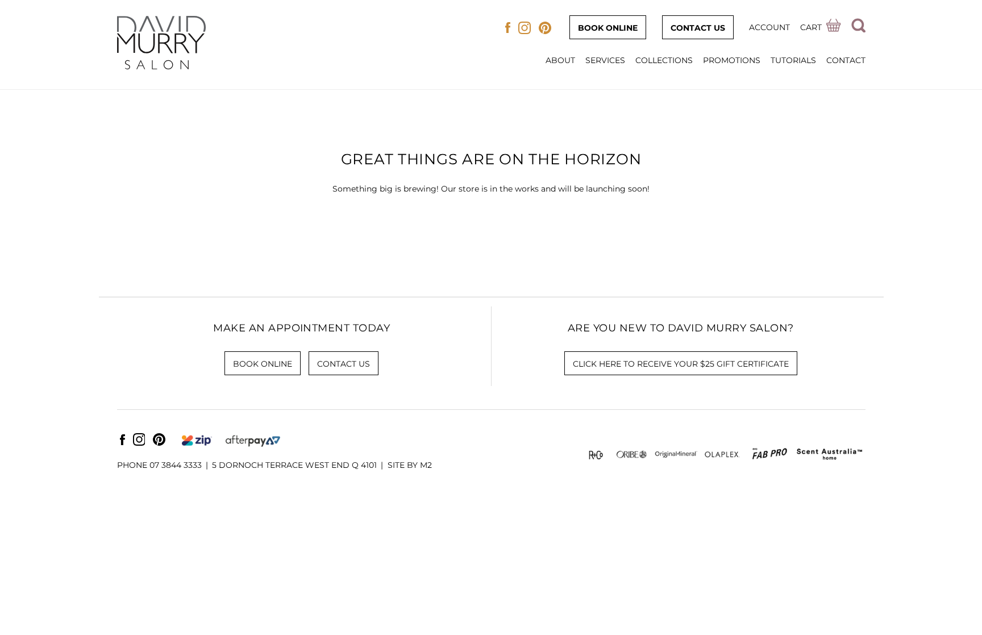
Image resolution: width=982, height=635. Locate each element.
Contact (846, 60)
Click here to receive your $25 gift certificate (681, 364)
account (769, 27)
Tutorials (793, 60)
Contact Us (698, 28)
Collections (664, 60)
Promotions (731, 60)
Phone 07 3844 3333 (159, 465)
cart (811, 27)
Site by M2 (410, 465)
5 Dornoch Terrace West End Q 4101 (294, 465)
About (560, 60)
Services (605, 60)
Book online (608, 28)
